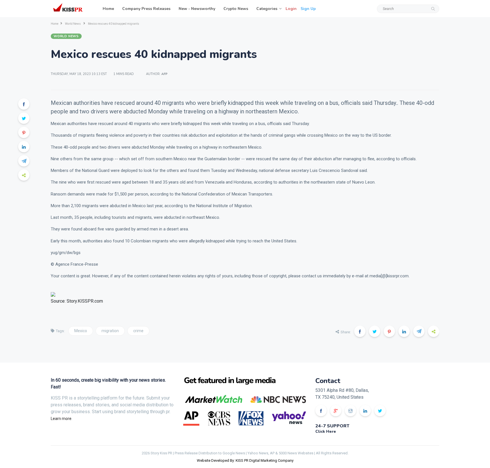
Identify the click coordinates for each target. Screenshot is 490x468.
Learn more (61, 418)
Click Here (325, 431)
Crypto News (235, 8)
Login (291, 8)
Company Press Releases (146, 8)
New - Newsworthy (197, 8)
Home (108, 8)
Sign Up (308, 8)
